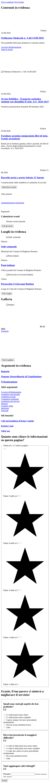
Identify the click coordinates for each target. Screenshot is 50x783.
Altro (8, 727)
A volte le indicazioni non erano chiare (21, 746)
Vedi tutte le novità (9, 187)
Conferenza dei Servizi (10, 401)
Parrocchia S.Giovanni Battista (17, 284)
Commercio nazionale (10, 399)
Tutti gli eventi (7, 226)
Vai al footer (19, 2)
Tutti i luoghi (6, 294)
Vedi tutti (4, 411)
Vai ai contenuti (7, 2)
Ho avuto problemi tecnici (16, 756)
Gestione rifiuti (7, 406)
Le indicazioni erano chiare (17, 715)
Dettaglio (7, 774)
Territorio (5, 331)
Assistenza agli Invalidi (10, 394)
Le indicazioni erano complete (18, 717)
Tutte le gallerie (7, 360)
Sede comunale (9, 246)
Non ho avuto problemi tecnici (18, 725)
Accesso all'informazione (11, 47)
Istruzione (5, 408)
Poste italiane (8, 265)
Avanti (4, 781)
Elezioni (4, 404)
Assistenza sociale (8, 397)
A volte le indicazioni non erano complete (23, 748)
